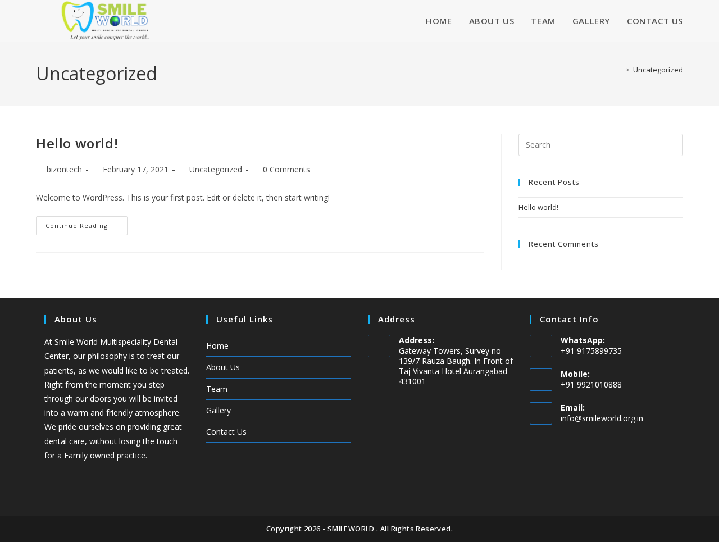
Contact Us (226, 431)
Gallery (218, 410)
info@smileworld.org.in (602, 418)
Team (216, 389)
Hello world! (77, 143)
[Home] (619, 70)
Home (217, 345)
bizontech (64, 169)
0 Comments (286, 169)
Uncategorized (658, 70)
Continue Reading (86, 223)
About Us (223, 367)
